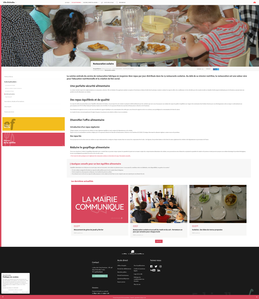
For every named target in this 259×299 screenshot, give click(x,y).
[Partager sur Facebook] (214, 69)
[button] (2, 296)
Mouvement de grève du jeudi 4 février (88, 230)
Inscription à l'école (9, 91)
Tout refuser (6, 292)
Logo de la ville (138, 274)
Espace (7, 126)
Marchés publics (122, 272)
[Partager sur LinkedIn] (216, 69)
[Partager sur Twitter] (218, 69)
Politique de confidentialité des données (139, 279)
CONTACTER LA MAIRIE (100, 276)
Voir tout (158, 241)
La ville (67, 2)
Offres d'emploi (121, 265)
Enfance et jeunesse (106, 68)
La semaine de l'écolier (10, 85)
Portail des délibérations (124, 269)
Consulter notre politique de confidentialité (10, 287)
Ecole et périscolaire (117, 68)
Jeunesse (135, 226)
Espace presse (121, 282)
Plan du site (137, 284)
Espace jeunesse (9, 112)
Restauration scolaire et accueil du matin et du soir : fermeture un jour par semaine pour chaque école (157, 231)
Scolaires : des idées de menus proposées (207, 230)
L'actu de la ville (108, 2)
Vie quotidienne (76, 2)
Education (77, 226)
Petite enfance (8, 76)
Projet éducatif (8, 97)
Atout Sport (7, 107)
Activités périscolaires (128, 68)
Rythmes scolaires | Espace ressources (13, 88)
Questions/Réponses (123, 278)
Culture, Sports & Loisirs (90, 2)
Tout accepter (25, 292)
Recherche (122, 2)
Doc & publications (139, 265)
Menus (10, 141)
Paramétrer (15, 292)
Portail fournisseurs (123, 275)
